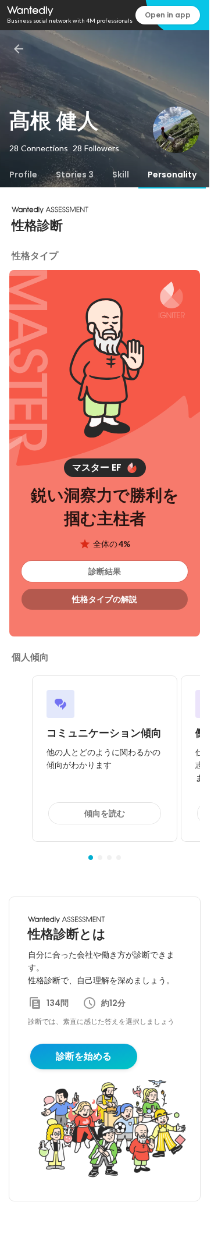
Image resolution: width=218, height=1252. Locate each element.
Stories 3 (75, 174)
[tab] (23, 174)
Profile (23, 174)
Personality (172, 174)
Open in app (168, 15)
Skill (120, 174)
